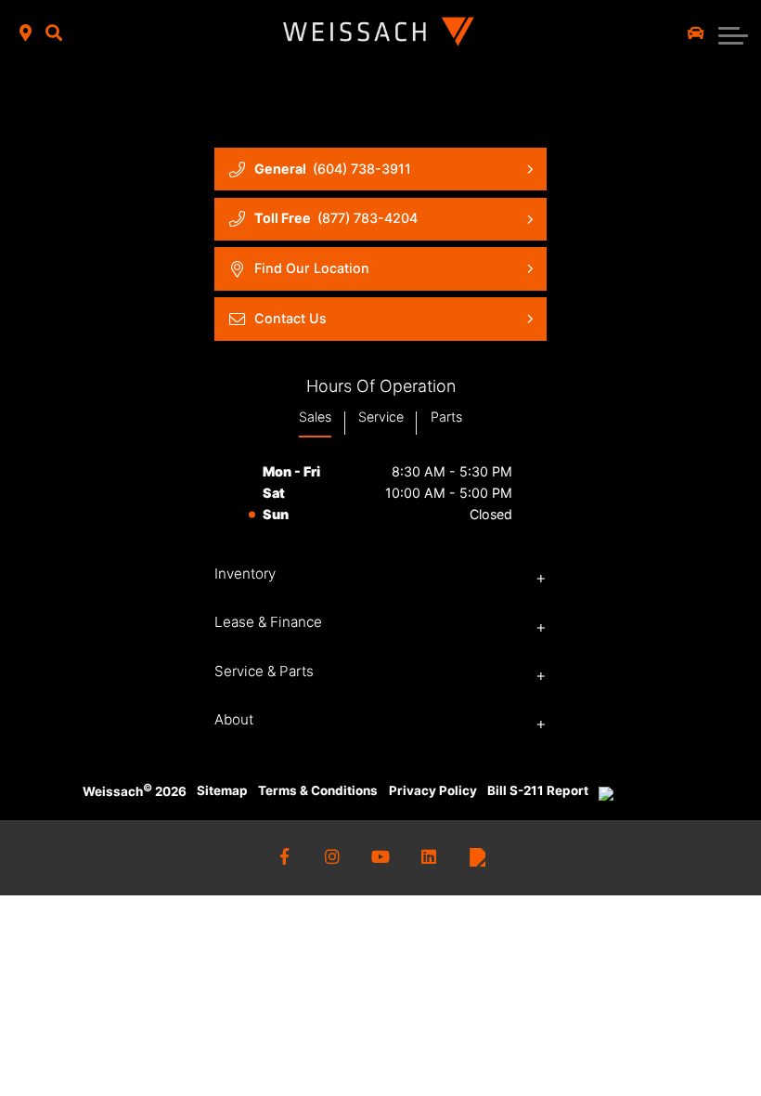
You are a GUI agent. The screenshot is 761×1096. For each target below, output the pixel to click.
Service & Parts (264, 671)
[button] (54, 34)
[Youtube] (381, 858)
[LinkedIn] (429, 858)
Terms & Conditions (318, 790)
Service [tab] (381, 416)
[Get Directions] (25, 34)
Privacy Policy (433, 790)
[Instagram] (333, 858)
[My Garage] (696, 33)
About (233, 719)
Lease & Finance (268, 622)
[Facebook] (284, 858)
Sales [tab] (315, 416)
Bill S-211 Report (537, 790)
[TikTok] (477, 858)
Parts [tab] (446, 416)
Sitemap (222, 790)
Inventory (245, 573)
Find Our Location (311, 268)
